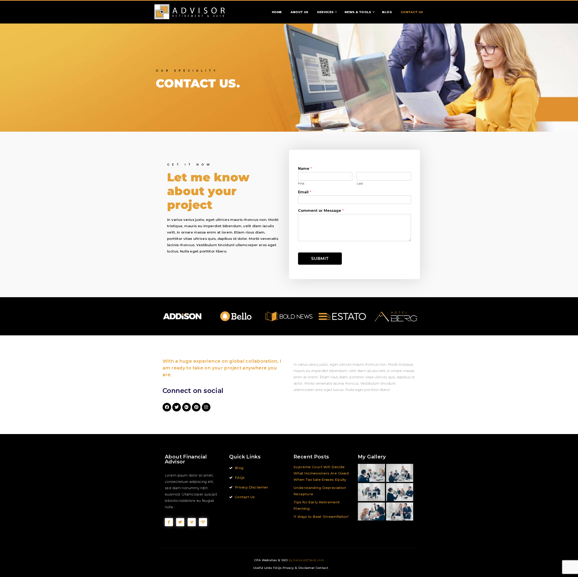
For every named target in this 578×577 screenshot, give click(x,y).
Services (325, 12)
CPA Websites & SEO (271, 560)
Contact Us (412, 12)
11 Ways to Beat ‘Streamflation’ (321, 516)
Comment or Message (321, 210)
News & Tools (358, 12)
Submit (320, 258)
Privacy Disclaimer (251, 487)
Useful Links (262, 568)
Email (304, 192)
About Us (299, 12)
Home (277, 12)
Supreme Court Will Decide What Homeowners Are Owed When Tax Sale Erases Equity (321, 473)
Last (360, 183)
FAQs (240, 477)
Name (305, 168)
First (301, 183)
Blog (387, 12)
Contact (322, 568)
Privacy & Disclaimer (298, 568)
